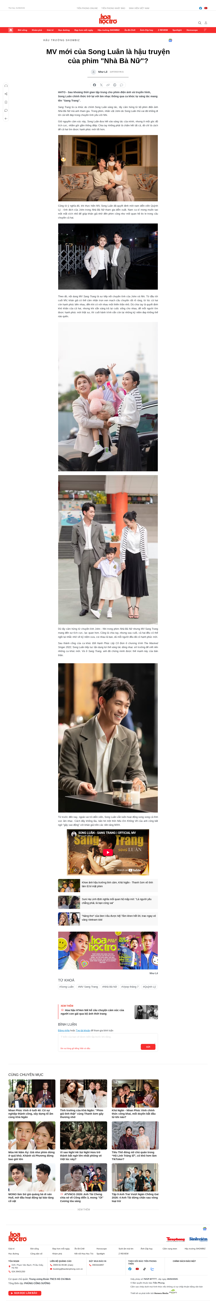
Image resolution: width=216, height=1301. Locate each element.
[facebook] (200, 8)
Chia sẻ (6, 94)
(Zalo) (70, 1265)
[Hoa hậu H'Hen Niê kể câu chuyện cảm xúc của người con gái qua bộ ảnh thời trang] (146, 1012)
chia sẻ (94, 85)
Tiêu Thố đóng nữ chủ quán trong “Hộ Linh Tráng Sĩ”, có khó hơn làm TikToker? (134, 1156)
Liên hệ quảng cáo (60, 1261)
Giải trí (50, 30)
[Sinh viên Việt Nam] (198, 1239)
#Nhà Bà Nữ (109, 986)
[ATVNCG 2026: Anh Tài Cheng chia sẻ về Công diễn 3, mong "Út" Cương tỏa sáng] (83, 1177)
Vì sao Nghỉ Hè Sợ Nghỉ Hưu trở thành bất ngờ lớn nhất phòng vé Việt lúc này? (81, 1156)
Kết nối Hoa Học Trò (83, 1253)
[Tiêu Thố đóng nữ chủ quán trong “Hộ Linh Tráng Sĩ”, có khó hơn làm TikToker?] (135, 1135)
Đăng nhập (64, 1030)
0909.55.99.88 (60, 1265)
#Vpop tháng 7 (130, 986)
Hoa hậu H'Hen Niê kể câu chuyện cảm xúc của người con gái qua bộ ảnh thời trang (92, 1012)
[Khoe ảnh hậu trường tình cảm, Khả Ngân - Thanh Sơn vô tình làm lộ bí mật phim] (69, 885)
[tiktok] (146, 1269)
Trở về (6, 119)
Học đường (64, 30)
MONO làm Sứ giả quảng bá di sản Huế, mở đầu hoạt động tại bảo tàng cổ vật (31, 1198)
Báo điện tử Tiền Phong (108, 19)
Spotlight (177, 30)
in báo (115, 85)
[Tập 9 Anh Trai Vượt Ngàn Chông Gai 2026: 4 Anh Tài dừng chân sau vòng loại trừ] (135, 1177)
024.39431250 (18, 1271)
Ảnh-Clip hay (146, 30)
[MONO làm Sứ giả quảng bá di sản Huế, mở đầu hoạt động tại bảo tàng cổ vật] (31, 1177)
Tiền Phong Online (87, 8)
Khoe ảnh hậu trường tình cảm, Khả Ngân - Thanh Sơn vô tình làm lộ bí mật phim (117, 884)
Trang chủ (10, 30)
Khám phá (37, 30)
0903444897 (98, 1265)
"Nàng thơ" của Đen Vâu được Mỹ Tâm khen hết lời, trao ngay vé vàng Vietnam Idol (119, 917)
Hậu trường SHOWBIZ (109, 30)
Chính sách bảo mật (184, 1261)
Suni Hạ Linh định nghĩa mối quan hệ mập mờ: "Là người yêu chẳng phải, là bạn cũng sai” (116, 901)
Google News (170, 40)
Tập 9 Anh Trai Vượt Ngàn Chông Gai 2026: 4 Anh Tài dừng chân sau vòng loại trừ (135, 1198)
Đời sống (22, 30)
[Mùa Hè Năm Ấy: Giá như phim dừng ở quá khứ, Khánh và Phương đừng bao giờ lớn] (31, 1135)
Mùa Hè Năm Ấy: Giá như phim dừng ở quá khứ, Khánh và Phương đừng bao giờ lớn (31, 1156)
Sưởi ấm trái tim (126, 1248)
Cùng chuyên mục (25, 1075)
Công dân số (36, 1253)
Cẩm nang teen (170, 1248)
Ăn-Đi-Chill (129, 30)
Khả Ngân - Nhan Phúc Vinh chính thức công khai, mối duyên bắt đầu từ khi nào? (134, 1114)
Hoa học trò (17, 1236)
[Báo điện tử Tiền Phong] (175, 1239)
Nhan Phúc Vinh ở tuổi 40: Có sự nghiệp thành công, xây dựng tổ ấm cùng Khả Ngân (30, 1114)
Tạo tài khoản (83, 1030)
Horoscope (192, 30)
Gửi (148, 1047)
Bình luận (6, 110)
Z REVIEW (163, 30)
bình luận (121, 85)
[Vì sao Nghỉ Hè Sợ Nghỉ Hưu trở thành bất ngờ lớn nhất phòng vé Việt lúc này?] (83, 1135)
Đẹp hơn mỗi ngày (83, 30)
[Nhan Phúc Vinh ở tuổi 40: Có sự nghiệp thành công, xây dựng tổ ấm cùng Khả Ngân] (31, 1093)
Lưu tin (6, 102)
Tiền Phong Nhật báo (113, 8)
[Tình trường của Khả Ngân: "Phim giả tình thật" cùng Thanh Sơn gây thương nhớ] (83, 1093)
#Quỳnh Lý (149, 986)
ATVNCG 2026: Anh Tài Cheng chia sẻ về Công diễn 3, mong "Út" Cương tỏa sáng (81, 1198)
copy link (108, 85)
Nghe (6, 86)
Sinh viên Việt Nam (139, 8)
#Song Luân (66, 986)
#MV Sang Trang (88, 986)
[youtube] (206, 8)
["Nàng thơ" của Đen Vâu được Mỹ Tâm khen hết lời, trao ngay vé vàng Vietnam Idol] (69, 919)
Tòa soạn (13, 1261)
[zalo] (154, 1269)
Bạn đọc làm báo (25, 1293)
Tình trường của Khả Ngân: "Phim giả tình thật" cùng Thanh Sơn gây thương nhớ (81, 1114)
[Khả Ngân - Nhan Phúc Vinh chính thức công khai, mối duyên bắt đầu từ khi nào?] (135, 1093)
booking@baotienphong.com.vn (68, 1269)
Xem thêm (205, 30)
